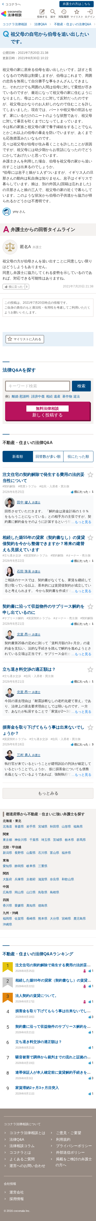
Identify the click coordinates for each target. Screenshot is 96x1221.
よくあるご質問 (22, 1159)
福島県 (78, 826)
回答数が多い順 (48, 456)
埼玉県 (45, 840)
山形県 (66, 826)
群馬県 (81, 840)
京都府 (31, 879)
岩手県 (31, 826)
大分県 (54, 918)
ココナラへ (13, 4)
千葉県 (34, 840)
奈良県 (54, 879)
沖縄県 (7, 924)
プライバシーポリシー (74, 1146)
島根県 (54, 892)
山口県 (31, 892)
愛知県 (7, 866)
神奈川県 (21, 840)
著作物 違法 (71, 396)
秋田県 (54, 826)
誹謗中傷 (38, 396)
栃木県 (69, 840)
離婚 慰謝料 (20, 396)
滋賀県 (42, 879)
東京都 (7, 840)
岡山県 (19, 892)
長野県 (19, 853)
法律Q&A (16, 1139)
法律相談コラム (22, 1146)
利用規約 (63, 1139)
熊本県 (42, 918)
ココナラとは (20, 1152)
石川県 (42, 853)
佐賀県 (19, 918)
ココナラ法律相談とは (27, 1133)
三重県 (42, 866)
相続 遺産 (53, 396)
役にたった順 (78, 456)
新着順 (17, 456)
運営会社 (16, 1192)
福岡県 (7, 918)
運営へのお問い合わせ (27, 1166)
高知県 (31, 905)
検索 (81, 386)
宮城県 (42, 826)
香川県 (7, 905)
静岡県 (19, 866)
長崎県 (31, 918)
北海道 (7, 826)
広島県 (7, 892)
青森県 (19, 826)
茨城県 (57, 840)
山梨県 (31, 853)
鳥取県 (42, 892)
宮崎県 (66, 918)
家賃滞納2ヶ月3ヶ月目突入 (37, 1088)
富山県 (54, 853)
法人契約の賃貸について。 (36, 996)
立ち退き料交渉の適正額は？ (38, 1042)
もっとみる (48, 793)
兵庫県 (19, 879)
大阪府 (7, 879)
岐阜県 (31, 866)
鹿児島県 (79, 918)
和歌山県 (68, 879)
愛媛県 (19, 905)
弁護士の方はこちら (76, 4)
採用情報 (16, 1199)
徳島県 (42, 905)
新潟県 (7, 853)
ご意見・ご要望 (68, 1133)
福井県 (66, 853)
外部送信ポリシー (70, 1152)
